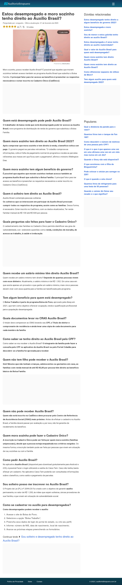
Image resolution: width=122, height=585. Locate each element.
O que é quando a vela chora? (98, 179)
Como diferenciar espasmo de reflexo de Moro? (101, 73)
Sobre (30, 581)
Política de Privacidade (15, 581)
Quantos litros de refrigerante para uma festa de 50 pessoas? (100, 185)
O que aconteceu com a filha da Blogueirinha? (99, 165)
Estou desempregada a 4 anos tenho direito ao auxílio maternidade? (101, 43)
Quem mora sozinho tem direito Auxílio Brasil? (99, 58)
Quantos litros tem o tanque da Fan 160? (100, 135)
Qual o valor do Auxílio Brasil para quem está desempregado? (100, 51)
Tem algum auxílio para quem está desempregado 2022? (100, 80)
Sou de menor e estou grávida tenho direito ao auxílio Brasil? (101, 36)
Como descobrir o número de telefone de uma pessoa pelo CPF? (102, 143)
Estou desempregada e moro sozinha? (97, 28)
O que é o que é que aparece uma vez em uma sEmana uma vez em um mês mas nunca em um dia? (101, 152)
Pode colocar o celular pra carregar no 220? (102, 173)
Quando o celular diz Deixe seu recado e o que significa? (98, 192)
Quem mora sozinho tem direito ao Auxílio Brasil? (100, 66)
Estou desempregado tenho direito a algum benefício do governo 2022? (101, 21)
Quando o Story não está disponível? (101, 159)
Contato (39, 581)
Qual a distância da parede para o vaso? (99, 128)
